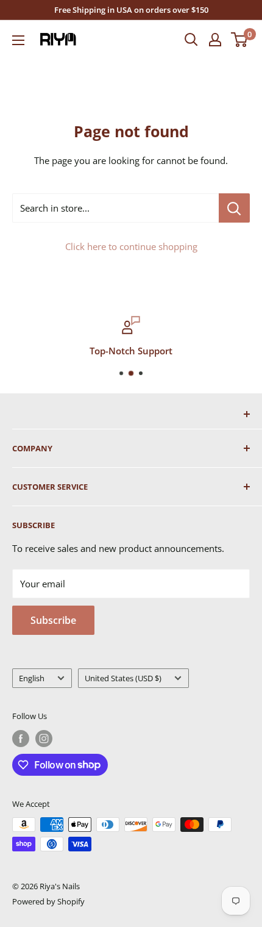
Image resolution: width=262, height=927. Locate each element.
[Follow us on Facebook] (20, 738)
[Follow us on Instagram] (43, 738)
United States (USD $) (123, 678)
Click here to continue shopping (131, 246)
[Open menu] (18, 40)
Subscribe (53, 620)
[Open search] (191, 39)
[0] (239, 39)
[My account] (215, 39)
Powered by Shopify (48, 901)
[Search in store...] (234, 208)
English (31, 678)
